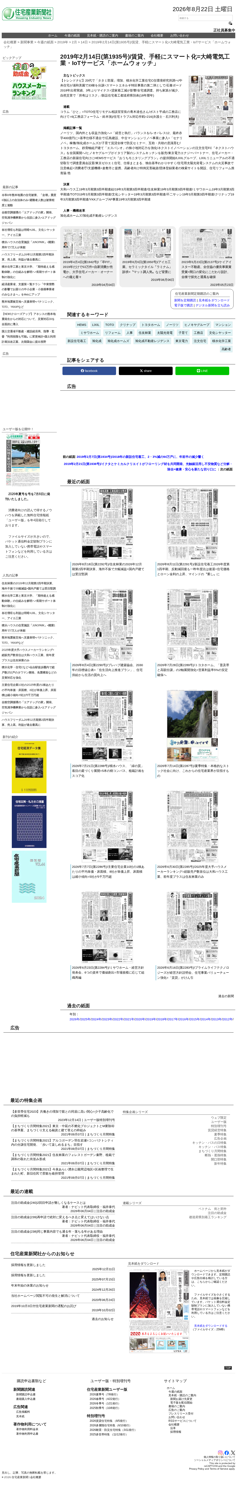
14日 (84, 42)
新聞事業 (26, 42)
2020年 (140, 1019)
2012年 (228, 1019)
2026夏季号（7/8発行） (104, 1394)
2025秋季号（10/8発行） (105, 1407)
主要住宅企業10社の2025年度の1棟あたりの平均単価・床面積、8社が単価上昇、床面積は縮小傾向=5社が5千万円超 (29, 689)
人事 (129, 333)
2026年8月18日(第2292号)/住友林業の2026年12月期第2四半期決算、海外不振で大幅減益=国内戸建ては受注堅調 (108, 569)
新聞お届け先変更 (181, 1398)
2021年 (129, 1019)
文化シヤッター (220, 333)
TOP (228, 1367)
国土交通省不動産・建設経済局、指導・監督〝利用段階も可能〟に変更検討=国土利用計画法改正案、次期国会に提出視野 (29, 336)
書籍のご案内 (134, 35)
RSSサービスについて (182, 1420)
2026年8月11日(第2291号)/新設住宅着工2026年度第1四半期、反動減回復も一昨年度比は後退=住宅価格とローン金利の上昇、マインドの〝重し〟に (193, 569)
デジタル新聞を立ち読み (213, 305)
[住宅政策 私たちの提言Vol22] (29, 822)
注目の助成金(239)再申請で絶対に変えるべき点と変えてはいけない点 (60, 1217)
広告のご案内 (176, 1409)
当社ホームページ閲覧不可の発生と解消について (45, 1295)
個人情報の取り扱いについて (219, 1457)
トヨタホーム (150, 325)
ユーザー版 (91, 1120)
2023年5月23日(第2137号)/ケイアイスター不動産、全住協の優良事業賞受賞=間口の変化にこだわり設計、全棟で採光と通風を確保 (206, 269)
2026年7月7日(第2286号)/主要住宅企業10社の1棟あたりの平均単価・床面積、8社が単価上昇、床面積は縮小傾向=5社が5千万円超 (108, 872)
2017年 (173, 1019)
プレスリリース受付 (180, 1413)
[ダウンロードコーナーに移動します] (22, 485)
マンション (223, 325)
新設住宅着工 (76, 341)
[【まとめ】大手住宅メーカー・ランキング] (29, 90)
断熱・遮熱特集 (216, 1155)
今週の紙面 (72, 35)
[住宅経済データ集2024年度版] (29, 767)
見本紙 (20, 1416)
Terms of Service (219, 1468)
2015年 (195, 1019)
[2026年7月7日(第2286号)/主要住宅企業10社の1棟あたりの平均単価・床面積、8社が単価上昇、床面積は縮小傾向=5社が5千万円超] (107, 861)
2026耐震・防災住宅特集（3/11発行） (113, 1429)
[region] (147, 420)
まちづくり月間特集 (101, 1134)
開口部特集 (219, 1159)
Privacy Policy (196, 1468)
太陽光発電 (165, 333)
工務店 (198, 333)
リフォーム (113, 333)
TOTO (109, 325)
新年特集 (220, 1163)
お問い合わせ (179, 35)
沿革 (173, 1428)
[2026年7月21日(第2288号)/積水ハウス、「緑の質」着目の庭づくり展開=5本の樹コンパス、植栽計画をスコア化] (107, 761)
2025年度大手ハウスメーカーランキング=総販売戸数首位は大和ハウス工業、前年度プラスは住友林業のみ (28, 654)
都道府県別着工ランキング (208, 1217)
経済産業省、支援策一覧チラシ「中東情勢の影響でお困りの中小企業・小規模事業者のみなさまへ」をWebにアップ (28, 289)
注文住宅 (200, 341)
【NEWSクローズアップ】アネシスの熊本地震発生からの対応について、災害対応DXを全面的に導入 (29, 318)
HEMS (81, 325)
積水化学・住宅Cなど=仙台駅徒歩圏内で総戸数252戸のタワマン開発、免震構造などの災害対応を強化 (29, 672)
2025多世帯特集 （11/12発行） (109, 1434)
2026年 (75, 1019)
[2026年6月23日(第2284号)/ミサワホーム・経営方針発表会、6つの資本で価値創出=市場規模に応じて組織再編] (107, 962)
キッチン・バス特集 (212, 1147)
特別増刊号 (107, 1120)
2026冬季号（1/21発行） (105, 1403)
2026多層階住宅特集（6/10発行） (111, 1425)
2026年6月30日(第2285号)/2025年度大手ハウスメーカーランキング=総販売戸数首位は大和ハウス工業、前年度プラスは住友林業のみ (192, 872)
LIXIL (95, 325)
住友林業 (145, 333)
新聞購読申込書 (26, 1394)
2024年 (96, 1019)
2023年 (107, 1019)
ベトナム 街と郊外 (212, 1209)
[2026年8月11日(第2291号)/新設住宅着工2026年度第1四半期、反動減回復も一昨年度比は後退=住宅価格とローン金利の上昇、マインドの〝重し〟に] (193, 559)
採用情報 (175, 1431)
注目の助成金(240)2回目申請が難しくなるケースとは (48, 1202)
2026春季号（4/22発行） (105, 1398)
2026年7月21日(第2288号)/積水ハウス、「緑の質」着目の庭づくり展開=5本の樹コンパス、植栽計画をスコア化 (108, 771)
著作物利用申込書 (27, 1433)
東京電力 (181, 341)
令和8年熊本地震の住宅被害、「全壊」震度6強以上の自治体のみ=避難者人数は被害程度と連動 (29, 199)
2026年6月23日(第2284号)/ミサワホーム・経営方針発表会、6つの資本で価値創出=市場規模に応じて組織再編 (108, 972)
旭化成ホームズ (118, 341)
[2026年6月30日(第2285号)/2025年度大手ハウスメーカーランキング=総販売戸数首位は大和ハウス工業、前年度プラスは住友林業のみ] (193, 861)
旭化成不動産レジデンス (152, 341)
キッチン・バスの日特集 (209, 1142)
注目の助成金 (105, 1211)
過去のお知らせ (103, 1319)
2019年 (62, 42)
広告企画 (220, 1138)
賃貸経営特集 (217, 1130)
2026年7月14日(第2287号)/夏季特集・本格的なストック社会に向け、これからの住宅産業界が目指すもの (193, 771)
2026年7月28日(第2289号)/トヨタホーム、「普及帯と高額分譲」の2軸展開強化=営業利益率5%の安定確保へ (193, 670)
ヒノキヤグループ (196, 325)
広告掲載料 (23, 1411)
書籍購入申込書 (26, 1398)
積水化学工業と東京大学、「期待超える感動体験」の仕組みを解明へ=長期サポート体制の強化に (29, 271)
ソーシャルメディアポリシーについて (214, 1460)
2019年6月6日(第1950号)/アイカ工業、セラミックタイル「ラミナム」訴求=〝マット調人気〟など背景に (147, 267)
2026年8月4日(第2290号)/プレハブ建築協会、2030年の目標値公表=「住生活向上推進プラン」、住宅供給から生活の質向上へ (107, 670)
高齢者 (226, 349)
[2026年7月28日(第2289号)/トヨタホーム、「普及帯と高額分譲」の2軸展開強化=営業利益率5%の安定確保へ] (193, 660)
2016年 (184, 1019)
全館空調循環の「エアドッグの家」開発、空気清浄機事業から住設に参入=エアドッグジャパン (29, 217)
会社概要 (157, 35)
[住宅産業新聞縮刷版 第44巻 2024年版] (29, 877)
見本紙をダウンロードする (210, 1325)
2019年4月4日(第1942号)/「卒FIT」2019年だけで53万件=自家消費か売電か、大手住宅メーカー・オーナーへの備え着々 (88, 269)
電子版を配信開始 (181, 1402)
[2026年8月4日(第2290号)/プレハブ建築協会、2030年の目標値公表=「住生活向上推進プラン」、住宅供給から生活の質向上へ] (107, 660)
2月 (74, 42)
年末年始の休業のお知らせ (30, 1285)
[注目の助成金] (29, 70)
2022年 (118, 1019)
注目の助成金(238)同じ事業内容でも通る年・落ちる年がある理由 (57, 1231)
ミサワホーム (89, 333)
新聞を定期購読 (185, 300)
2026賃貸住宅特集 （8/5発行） (109, 1420)
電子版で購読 (183, 305)
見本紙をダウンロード (214, 300)
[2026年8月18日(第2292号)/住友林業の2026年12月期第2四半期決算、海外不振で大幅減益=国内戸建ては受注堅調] (107, 559)
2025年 (86, 1019)
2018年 (162, 1019)
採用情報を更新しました (28, 1265)
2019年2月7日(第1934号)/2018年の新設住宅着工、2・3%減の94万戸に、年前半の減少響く (140, 457)
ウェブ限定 (219, 1117)
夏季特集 (220, 1134)
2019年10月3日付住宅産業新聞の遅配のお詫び (43, 1306)
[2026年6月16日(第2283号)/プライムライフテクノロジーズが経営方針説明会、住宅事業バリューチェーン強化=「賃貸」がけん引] (193, 962)
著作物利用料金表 (27, 1429)
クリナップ (128, 325)
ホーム (52, 35)
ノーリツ (172, 325)
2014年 (206, 1019)
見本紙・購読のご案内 (102, 35)
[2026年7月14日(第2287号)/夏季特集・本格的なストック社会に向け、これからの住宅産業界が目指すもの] (193, 761)
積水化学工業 (221, 341)
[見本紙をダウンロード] (159, 1352)
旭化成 (96, 341)
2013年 (217, 1019)
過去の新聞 (226, 996)
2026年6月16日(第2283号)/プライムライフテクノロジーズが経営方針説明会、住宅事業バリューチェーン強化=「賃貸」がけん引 (193, 972)
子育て (183, 333)
